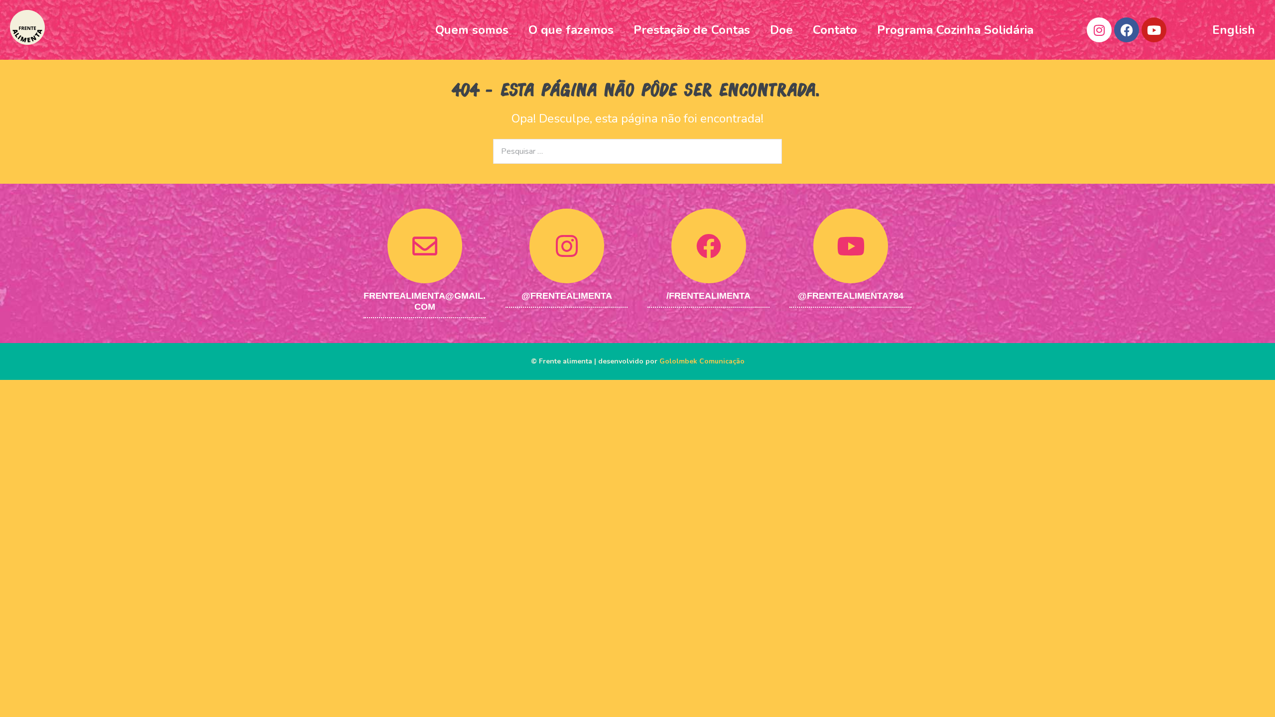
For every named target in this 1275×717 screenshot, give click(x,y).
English (1233, 30)
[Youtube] (1154, 29)
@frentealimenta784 (850, 296)
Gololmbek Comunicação (702, 361)
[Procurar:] (637, 150)
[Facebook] (1126, 29)
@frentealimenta (566, 296)
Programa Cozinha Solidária (955, 30)
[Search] (768, 151)
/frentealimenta (708, 296)
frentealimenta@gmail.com (425, 301)
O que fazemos (571, 30)
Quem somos (472, 30)
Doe (781, 30)
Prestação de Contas (692, 30)
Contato (835, 30)
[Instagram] (1099, 29)
